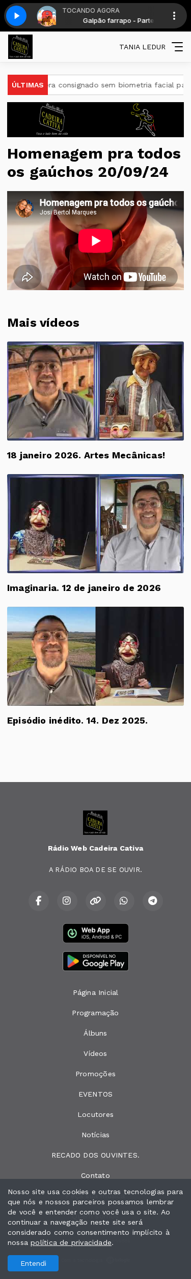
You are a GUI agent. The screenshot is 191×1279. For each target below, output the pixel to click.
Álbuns (95, 1033)
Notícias (95, 1135)
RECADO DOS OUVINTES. (95, 1155)
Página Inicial (96, 992)
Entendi (33, 1263)
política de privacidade (71, 1242)
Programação (95, 1013)
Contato (95, 1175)
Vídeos (95, 1053)
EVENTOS (95, 1094)
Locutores (95, 1114)
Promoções (95, 1074)
